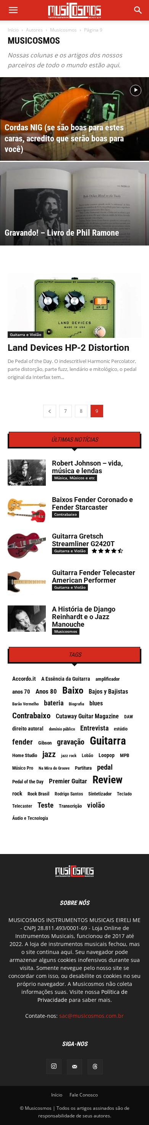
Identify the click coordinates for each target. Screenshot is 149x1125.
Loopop (107, 755)
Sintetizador (100, 794)
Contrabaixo (65, 514)
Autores (34, 30)
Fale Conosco (84, 1095)
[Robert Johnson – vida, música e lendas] (27, 473)
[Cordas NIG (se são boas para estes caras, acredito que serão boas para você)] (74, 133)
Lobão (87, 755)
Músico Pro (22, 768)
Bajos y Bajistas (108, 691)
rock (17, 793)
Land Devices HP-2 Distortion (68, 347)
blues (96, 703)
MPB (124, 755)
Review (107, 780)
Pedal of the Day (28, 781)
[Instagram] (54, 1066)
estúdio (121, 729)
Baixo (72, 690)
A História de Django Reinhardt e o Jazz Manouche (83, 616)
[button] (138, 10)
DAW (128, 716)
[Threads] (95, 1066)
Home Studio (24, 755)
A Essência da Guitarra (65, 679)
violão (96, 805)
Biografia (76, 704)
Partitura (83, 768)
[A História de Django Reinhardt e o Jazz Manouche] (27, 618)
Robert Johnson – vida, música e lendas (87, 467)
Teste (45, 805)
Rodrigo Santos (69, 794)
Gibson (45, 743)
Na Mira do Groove (54, 768)
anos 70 (21, 691)
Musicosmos (63, 30)
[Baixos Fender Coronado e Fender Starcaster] (27, 509)
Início (13, 30)
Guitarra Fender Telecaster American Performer (93, 576)
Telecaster (22, 806)
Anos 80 (46, 691)
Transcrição (70, 806)
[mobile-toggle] (13, 10)
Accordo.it (24, 678)
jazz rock (68, 755)
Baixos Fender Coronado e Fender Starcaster (92, 503)
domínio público (62, 729)
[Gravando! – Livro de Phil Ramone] (74, 226)
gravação (70, 742)
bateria (53, 703)
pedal (105, 767)
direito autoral (28, 729)
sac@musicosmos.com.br (91, 1015)
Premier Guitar (68, 781)
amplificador (108, 679)
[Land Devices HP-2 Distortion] (74, 305)
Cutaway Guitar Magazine (87, 716)
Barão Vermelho (25, 704)
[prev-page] (49, 411)
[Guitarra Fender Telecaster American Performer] (27, 582)
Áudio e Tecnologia (30, 818)
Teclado (124, 794)
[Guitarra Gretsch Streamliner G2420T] (27, 545)
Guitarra (108, 741)
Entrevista (94, 728)
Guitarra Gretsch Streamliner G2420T (83, 540)
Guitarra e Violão (25, 334)
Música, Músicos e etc (74, 477)
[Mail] (74, 1066)
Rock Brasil (38, 794)
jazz (49, 754)
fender (22, 742)
